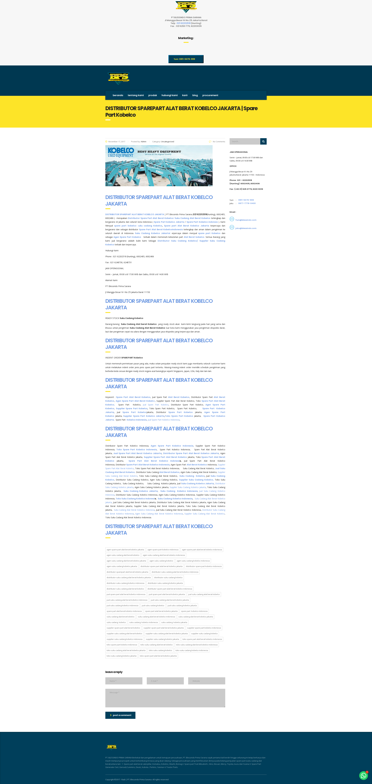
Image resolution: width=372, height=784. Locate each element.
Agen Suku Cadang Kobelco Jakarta (122, 566)
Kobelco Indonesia (137, 419)
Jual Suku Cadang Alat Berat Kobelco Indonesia (127, 600)
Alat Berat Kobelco (178, 397)
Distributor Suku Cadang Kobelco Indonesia (125, 583)
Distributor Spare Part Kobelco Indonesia (204, 566)
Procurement (210, 95)
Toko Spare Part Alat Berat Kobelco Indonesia (202, 639)
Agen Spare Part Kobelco (127, 237)
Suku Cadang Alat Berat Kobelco (120, 616)
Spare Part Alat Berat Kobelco (155, 229)
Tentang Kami (136, 95)
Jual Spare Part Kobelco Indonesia (164, 419)
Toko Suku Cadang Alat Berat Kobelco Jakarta (126, 650)
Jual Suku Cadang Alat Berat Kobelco (204, 594)
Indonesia (177, 229)
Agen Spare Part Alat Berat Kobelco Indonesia (202, 549)
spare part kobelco (125, 225)
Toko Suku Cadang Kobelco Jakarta (121, 656)
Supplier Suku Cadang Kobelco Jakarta (187, 487)
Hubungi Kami (170, 95)
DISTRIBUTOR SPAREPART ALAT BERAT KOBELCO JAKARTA (159, 200)
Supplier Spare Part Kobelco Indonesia (204, 628)
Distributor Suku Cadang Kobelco (168, 577)
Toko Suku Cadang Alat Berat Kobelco (157, 644)
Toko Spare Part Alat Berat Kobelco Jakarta (158, 656)
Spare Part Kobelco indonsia (202, 221)
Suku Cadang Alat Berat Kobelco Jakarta (195, 616)
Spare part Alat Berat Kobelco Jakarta (186, 225)
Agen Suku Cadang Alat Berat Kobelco (123, 555)
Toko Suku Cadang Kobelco (160, 650)
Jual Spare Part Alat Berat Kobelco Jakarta (137, 453)
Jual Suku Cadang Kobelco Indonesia (122, 605)
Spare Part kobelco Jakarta (169, 221)
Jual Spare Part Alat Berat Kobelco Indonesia (126, 594)
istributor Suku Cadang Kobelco (178, 240)
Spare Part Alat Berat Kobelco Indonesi (154, 460)
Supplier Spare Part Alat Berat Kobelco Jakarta (164, 628)
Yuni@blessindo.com (245, 220)
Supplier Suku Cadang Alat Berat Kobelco (204, 513)
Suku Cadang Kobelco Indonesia (179, 491)
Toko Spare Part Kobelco (179, 416)
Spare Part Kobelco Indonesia (194, 611)
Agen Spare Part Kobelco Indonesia (172, 445)
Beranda (118, 95)
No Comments (218, 141)
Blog (195, 95)
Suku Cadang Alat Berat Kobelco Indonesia (134, 509)
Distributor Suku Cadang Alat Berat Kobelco (125, 588)
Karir (185, 95)
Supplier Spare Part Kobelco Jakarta (143, 416)
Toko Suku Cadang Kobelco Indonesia (192, 650)
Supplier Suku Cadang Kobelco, (197, 479)
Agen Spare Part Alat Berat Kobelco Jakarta (125, 549)
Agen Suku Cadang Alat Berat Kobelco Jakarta (126, 560)
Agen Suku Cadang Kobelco (161, 560)
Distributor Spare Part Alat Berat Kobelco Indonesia (169, 588)
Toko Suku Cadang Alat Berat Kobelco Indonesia (197, 644)
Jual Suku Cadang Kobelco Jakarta (182, 605)
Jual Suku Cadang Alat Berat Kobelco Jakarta (170, 600)
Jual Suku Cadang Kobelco (153, 605)
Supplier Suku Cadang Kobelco (204, 633)
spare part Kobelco (209, 233)
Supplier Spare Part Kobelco (132, 408)
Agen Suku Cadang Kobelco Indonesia (193, 560)
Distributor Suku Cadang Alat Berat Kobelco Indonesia (175, 572)
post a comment (122, 715)
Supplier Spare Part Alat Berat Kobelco (165, 457)
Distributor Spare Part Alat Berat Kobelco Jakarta (191, 453)
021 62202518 (184, 23)
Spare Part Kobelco (134, 412)
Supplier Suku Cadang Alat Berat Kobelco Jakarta (167, 633)
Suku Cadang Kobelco (192, 476)
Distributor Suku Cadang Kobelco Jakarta (165, 583)
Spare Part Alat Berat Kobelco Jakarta (161, 611)
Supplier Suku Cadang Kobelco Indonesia (124, 639)
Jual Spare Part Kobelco (155, 404)
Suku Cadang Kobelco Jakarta (197, 483)
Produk (152, 95)
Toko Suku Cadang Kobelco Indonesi (135, 498)
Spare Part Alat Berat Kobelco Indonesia (124, 611)
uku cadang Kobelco (150, 225)
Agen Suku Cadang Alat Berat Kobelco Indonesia (159, 513)
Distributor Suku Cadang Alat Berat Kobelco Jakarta (129, 577)
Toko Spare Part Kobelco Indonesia (136, 449)
